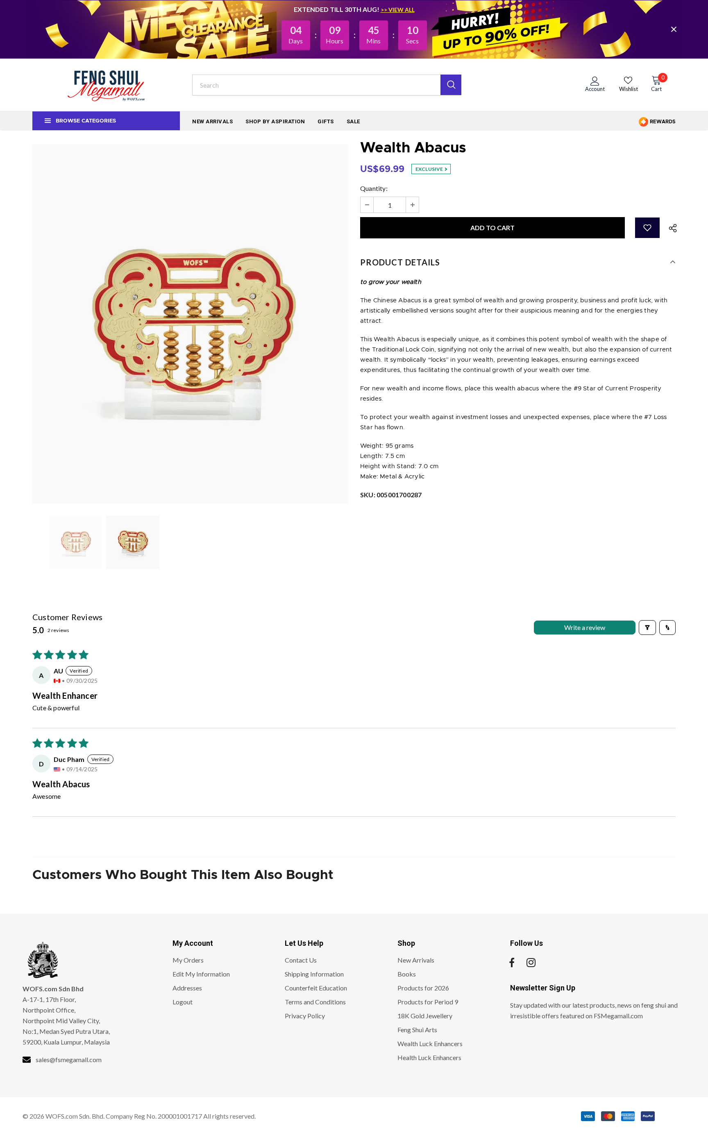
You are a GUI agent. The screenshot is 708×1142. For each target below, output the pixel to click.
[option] (190, 323)
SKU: (391, 494)
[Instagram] (531, 962)
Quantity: (374, 188)
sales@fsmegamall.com (69, 1059)
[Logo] (106, 85)
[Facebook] (511, 962)
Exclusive (429, 169)
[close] (673, 29)
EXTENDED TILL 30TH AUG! (337, 9)
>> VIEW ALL (398, 9)
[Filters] (647, 627)
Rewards (662, 121)
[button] (647, 228)
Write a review (584, 627)
